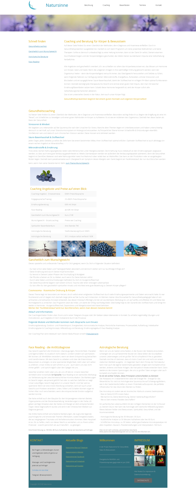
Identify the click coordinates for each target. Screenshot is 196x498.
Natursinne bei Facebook (75, 457)
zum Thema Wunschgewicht (77, 163)
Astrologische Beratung (38, 56)
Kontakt (159, 5)
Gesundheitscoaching (38, 46)
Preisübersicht (92, 334)
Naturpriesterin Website (74, 452)
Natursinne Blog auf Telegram (77, 447)
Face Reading (34, 61)
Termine (142, 5)
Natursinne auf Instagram (75, 461)
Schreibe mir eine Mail (40, 470)
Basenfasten (125, 5)
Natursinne (57, 5)
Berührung (88, 5)
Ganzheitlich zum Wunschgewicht (43, 51)
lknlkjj (67, 470)
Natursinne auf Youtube (74, 466)
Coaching (106, 5)
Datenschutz (143, 480)
